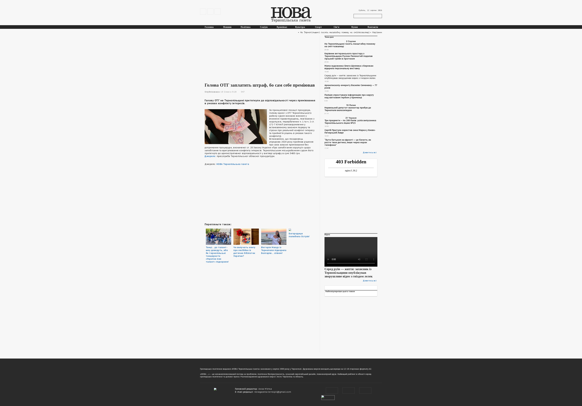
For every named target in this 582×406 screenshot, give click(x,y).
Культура (300, 26)
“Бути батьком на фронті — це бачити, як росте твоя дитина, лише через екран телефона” (347, 142)
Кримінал (282, 26)
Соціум (264, 26)
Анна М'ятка (265, 388)
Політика (245, 26)
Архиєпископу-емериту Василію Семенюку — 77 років (350, 86)
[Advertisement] (260, 57)
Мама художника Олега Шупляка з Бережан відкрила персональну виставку (348, 67)
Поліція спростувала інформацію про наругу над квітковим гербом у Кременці (349, 96)
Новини (227, 26)
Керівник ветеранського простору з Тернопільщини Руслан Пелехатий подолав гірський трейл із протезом (348, 56)
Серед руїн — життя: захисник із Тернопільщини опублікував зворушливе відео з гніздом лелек (350, 76)
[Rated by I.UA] (328, 397)
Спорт (318, 26)
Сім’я (336, 26)
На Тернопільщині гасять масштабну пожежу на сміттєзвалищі (349, 45)
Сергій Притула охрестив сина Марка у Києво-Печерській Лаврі (350, 131)
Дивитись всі (369, 152)
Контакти (373, 26)
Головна (209, 26)
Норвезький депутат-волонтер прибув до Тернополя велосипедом (347, 109)
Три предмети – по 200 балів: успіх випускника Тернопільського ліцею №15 (350, 121)
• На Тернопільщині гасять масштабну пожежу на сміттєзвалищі (325, 32)
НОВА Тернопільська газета (232, 164)
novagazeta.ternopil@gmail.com (272, 392)
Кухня (354, 26)
